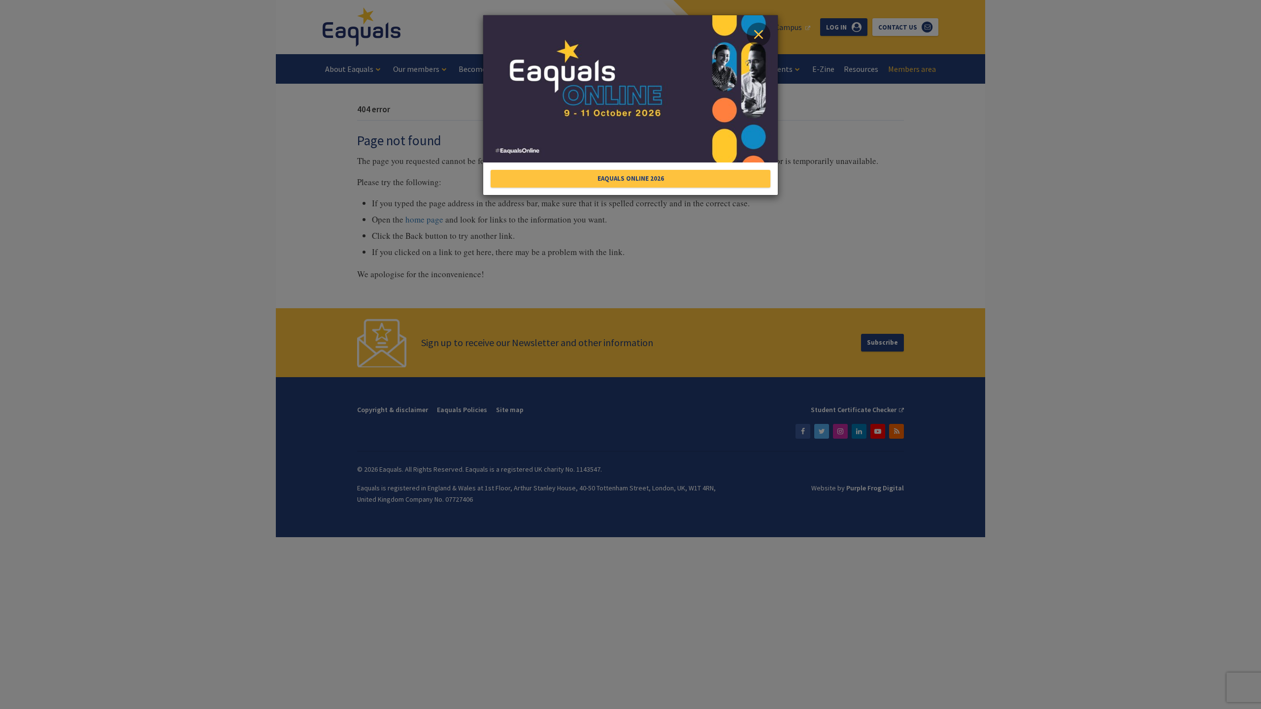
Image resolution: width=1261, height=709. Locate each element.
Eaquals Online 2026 (630, 178)
